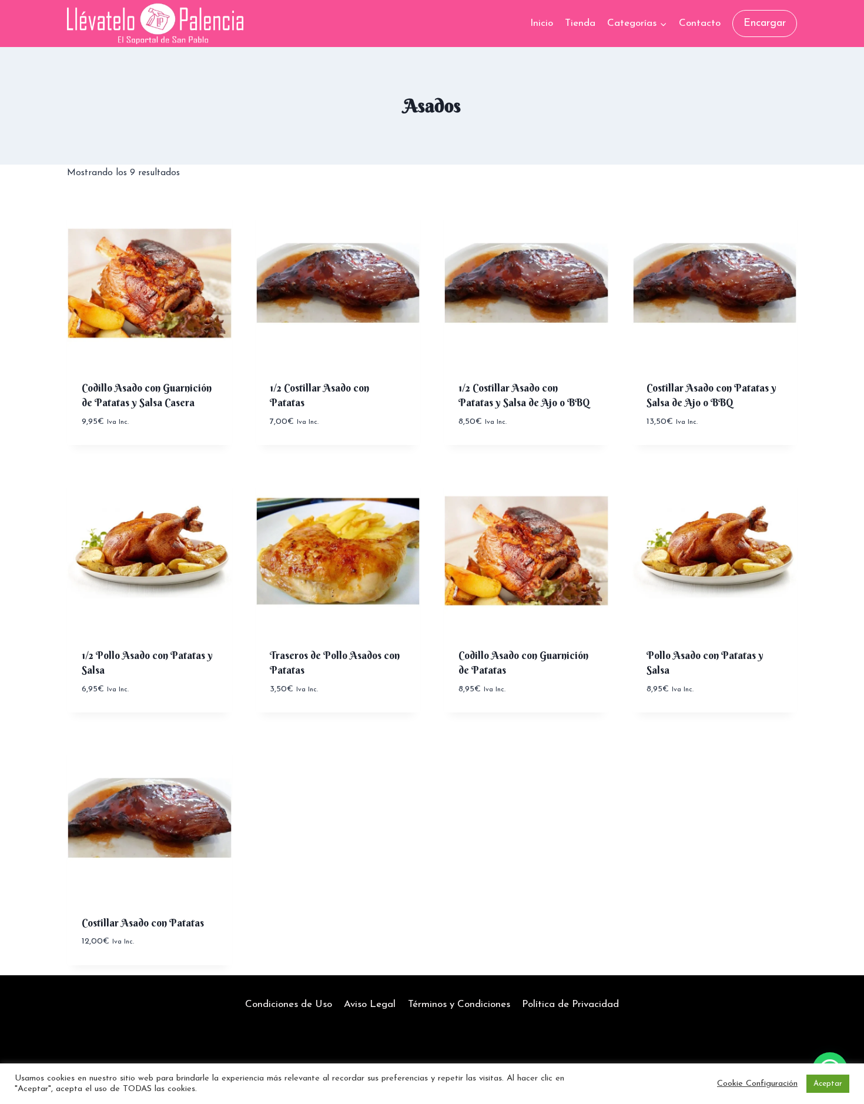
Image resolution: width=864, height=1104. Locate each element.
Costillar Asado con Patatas (143, 922)
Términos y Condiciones (459, 1004)
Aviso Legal (370, 1004)
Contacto (700, 23)
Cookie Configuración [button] (757, 1083)
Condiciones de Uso (288, 1004)
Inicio (541, 23)
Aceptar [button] (827, 1084)
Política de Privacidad (570, 1004)
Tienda (580, 23)
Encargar (765, 23)
